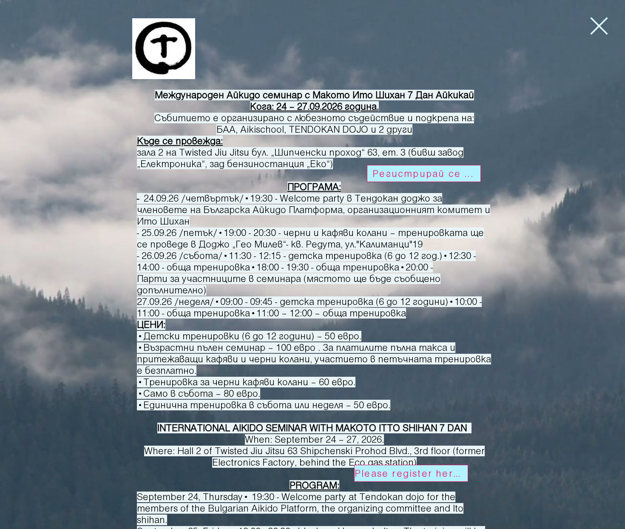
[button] (599, 26)
